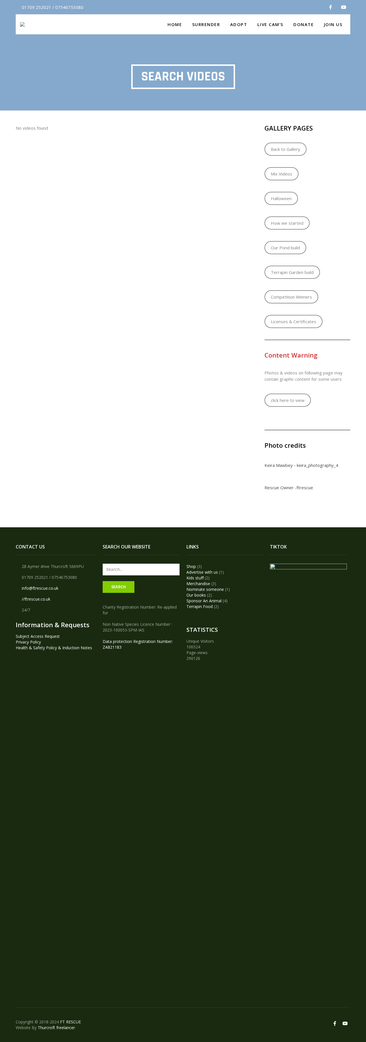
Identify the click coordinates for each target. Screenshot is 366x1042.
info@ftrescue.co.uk (40, 588)
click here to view (288, 400)
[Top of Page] (350, 1027)
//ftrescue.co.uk (36, 599)
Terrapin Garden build (292, 272)
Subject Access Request (38, 636)
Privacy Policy (28, 642)
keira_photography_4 (317, 465)
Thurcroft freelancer (56, 1027)
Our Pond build (285, 247)
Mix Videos (281, 174)
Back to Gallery (285, 149)
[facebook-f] (330, 7)
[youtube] (343, 7)
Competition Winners (291, 297)
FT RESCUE (70, 1022)
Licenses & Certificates (293, 321)
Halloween (281, 198)
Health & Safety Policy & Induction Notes (54, 647)
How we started (287, 223)
